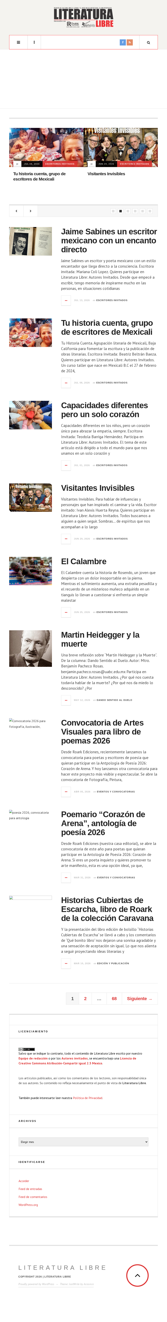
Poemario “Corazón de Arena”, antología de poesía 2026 (103, 823)
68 (114, 998)
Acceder (24, 1181)
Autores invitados (75, 1058)
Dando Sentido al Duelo (114, 700)
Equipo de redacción (33, 1058)
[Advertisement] (83, 80)
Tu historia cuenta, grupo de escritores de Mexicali (107, 327)
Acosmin (89, 1284)
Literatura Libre (63, 1267)
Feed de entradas (30, 1189)
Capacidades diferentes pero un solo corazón (104, 410)
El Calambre (83, 561)
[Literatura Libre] (83, 17)
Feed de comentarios (33, 1197)
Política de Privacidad (87, 1098)
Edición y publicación (113, 963)
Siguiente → (140, 998)
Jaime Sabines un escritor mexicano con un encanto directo (109, 240)
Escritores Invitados (60, 164)
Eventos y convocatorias (116, 791)
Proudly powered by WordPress (36, 1284)
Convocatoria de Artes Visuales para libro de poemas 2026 (102, 731)
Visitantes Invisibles (106, 173)
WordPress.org (28, 1205)
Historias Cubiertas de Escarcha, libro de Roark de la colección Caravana (107, 909)
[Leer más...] (66, 300)
